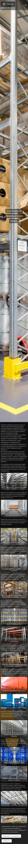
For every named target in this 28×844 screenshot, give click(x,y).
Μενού (25, 5)
